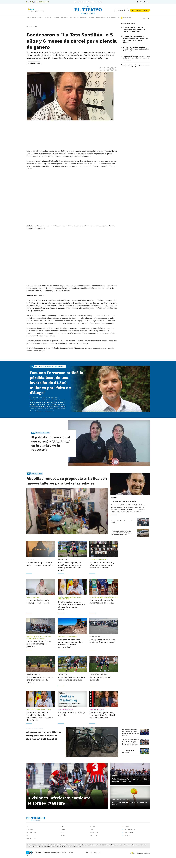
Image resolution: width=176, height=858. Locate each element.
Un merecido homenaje (123, 501)
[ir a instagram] (99, 852)
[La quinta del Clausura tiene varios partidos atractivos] (72, 664)
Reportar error (128, 832)
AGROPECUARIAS (82, 18)
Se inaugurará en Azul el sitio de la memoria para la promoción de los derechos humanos (130, 742)
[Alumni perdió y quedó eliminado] (103, 664)
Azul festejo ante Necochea (128, 751)
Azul (74, 2)
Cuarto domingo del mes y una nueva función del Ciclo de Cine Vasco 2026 (103, 715)
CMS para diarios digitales (142, 853)
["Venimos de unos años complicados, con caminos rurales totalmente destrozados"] (72, 626)
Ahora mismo (31, 18)
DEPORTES (56, 18)
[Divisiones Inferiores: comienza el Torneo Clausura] (67, 785)
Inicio (28, 826)
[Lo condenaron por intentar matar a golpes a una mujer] (40, 549)
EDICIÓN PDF (127, 18)
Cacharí (81, 2)
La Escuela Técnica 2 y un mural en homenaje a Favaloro (136, 66)
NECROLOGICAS (31, 838)
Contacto (127, 835)
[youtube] (144, 2)
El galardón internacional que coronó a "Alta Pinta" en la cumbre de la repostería (136, 49)
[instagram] (147, 2)
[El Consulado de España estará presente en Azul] (40, 587)
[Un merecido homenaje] (130, 484)
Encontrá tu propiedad (42, 2)
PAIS (108, 18)
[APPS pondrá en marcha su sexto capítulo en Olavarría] (103, 626)
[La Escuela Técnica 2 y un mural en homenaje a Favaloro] (40, 626)
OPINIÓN (72, 18)
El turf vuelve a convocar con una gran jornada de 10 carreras (40, 680)
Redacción (127, 826)
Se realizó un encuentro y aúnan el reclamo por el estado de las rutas (102, 565)
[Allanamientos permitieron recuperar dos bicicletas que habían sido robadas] (92, 742)
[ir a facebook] (87, 852)
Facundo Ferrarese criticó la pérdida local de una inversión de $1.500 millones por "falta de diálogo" (135, 39)
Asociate (140, 10)
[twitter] (141, 2)
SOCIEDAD (48, 18)
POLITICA (92, 18)
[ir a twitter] (91, 852)
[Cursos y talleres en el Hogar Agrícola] (72, 699)
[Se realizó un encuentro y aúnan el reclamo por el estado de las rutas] (103, 549)
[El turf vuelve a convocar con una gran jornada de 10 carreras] (40, 664)
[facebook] (137, 2)
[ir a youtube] (95, 852)
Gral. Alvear (90, 2)
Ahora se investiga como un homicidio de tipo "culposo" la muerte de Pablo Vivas (134, 29)
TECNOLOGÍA (115, 18)
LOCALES (40, 18)
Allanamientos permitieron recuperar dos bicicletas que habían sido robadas (43, 735)
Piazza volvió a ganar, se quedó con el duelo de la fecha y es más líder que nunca (136, 58)
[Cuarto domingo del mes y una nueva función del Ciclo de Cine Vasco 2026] (103, 699)
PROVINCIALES (100, 18)
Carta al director (129, 829)
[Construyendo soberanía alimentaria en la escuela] (103, 587)
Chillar (99, 2)
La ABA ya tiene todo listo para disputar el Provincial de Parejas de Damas (130, 732)
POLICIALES (64, 18)
